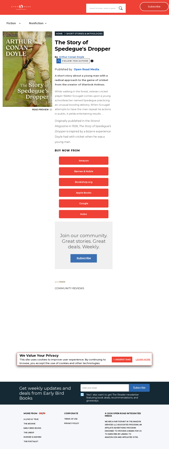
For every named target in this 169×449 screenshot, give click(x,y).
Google (83, 203)
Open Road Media (86, 69)
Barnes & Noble (83, 171)
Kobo (83, 214)
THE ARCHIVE (29, 424)
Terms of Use (70, 419)
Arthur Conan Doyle (71, 56)
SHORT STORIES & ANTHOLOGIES (84, 33)
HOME (59, 33)
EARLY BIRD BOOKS (32, 428)
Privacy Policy (71, 423)
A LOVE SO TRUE (31, 419)
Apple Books (83, 192)
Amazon (84, 160)
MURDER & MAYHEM (32, 437)
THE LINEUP (29, 433)
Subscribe (154, 6)
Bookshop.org (83, 182)
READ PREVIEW (40, 109)
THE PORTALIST (31, 441)
